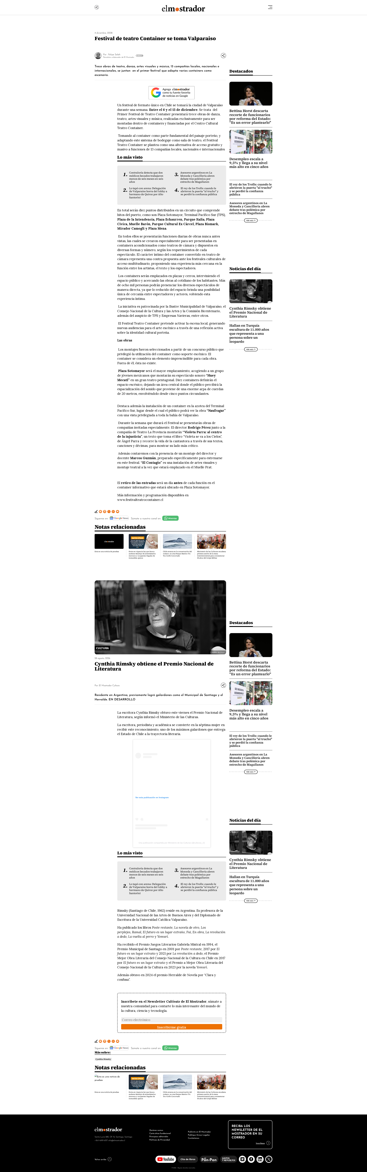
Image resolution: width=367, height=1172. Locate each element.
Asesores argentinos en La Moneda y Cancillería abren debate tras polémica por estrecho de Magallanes (197, 177)
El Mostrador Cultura (109, 685)
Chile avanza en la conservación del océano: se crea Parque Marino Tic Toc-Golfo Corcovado (177, 553)
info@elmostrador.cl (116, 1140)
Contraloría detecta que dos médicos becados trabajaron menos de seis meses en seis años (146, 177)
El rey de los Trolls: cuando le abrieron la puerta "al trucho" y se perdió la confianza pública (199, 191)
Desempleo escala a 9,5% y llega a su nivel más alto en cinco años (248, 163)
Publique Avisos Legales (199, 1134)
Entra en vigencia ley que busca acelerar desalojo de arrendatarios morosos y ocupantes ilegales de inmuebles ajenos (142, 554)
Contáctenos (193, 1137)
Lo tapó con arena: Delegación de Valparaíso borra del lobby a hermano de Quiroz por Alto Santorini (148, 193)
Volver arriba (100, 1159)
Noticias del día (245, 268)
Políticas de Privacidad (159, 1139)
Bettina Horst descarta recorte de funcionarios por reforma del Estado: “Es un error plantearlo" (250, 116)
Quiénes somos (156, 1129)
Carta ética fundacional (160, 1133)
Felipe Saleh (114, 54)
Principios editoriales (158, 1136)
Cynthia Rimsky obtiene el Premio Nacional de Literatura (250, 312)
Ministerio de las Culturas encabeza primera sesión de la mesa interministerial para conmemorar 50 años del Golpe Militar (211, 554)
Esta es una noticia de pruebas (107, 551)
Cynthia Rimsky (103, 1059)
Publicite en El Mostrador (199, 1131)
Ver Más (139, 55)
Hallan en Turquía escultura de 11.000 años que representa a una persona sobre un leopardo (249, 333)
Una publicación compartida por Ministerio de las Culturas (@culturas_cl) (172, 843)
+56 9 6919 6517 (101, 1140)
